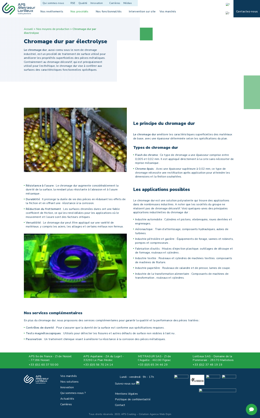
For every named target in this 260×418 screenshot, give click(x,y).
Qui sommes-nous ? (73, 393)
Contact (120, 405)
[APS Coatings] (18, 8)
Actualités (67, 399)
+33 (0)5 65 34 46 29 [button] (153, 365)
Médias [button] (127, 3)
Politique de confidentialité (133, 399)
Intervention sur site (142, 11)
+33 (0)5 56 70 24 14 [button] (98, 365)
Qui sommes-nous (53, 3)
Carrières (114, 3)
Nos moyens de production (52, 29)
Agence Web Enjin (160, 414)
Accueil (28, 29)
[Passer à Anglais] (229, 13)
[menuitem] (56, 3)
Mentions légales (126, 394)
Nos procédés (79, 11)
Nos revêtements (51, 11)
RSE (73, 3)
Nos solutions (69, 382)
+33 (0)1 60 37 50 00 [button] (43, 365)
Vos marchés (168, 11)
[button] (26, 365)
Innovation (97, 3)
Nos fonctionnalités (109, 11)
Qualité (83, 3)
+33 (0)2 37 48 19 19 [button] (207, 365)
